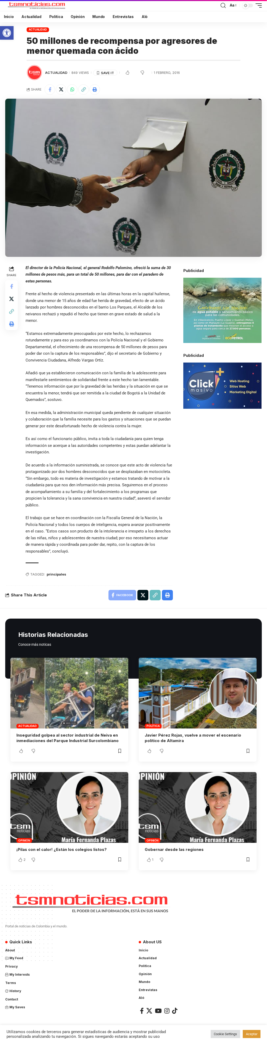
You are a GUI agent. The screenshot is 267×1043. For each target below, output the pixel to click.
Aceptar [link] (251, 1034)
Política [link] (153, 726)
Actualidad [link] (38, 29)
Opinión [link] (24, 840)
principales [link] (56, 574)
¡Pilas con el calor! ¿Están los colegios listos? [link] (61, 849)
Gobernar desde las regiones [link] (174, 849)
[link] (7, 33)
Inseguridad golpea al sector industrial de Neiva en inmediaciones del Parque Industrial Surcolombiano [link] (67, 738)
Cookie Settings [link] (225, 1034)
